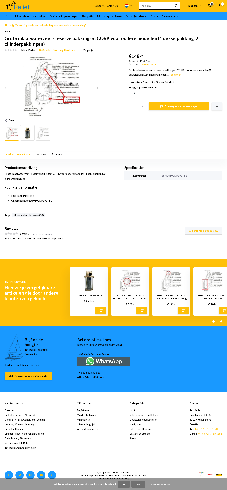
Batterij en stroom (136, 16)
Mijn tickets (83, 419)
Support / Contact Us (106, 5)
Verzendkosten (149, 64)
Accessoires (58, 153)
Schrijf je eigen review (205, 230)
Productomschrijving (18, 153)
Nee (138, 484)
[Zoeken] (176, 6)
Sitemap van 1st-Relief (17, 442)
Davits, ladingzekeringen (63, 16)
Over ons (10, 410)
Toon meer (175, 74)
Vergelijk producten (87, 428)
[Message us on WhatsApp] (103, 360)
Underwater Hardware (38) (29, 215)
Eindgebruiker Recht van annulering (24, 433)
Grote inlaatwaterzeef (88, 295)
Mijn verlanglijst (86, 424)
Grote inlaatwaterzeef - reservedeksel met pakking (171, 297)
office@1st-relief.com (90, 377)
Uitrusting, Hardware (109, 16)
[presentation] (6, 88)
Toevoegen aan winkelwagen (181, 106)
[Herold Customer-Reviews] (219, 474)
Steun (154, 16)
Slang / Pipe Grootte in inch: (145, 87)
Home (8, 31)
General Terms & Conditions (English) (25, 419)
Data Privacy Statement (18, 438)
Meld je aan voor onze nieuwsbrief (28, 376)
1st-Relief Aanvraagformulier (21, 447)
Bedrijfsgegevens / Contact (20, 414)
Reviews (41, 153)
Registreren (83, 410)
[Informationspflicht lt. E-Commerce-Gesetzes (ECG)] (210, 474)
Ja (124, 484)
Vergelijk (88, 50)
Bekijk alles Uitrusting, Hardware (57, 50)
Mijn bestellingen (86, 414)
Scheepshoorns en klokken (30, 16)
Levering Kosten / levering (19, 424)
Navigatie (87, 16)
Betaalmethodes (14, 428)
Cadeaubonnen (170, 16)
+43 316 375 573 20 (88, 372)
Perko (31, 50)
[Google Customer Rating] (200, 474)
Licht (8, 16)
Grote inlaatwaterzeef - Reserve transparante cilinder (130, 297)
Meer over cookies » (160, 484)
